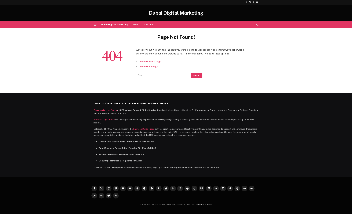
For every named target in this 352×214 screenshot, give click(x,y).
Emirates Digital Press (105, 110)
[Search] (257, 25)
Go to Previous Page (150, 61)
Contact (148, 24)
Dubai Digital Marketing (114, 24)
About (136, 24)
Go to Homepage (149, 66)
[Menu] (95, 24)
